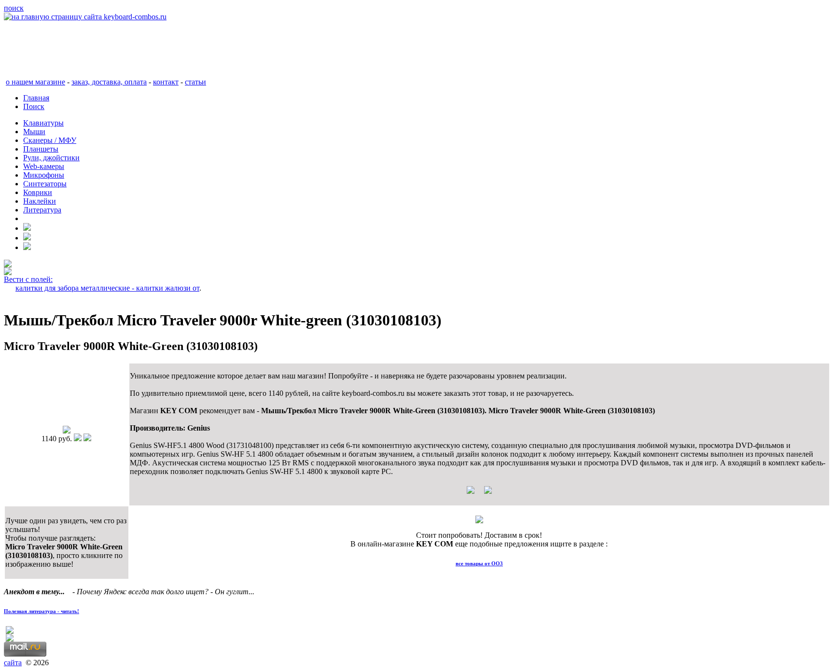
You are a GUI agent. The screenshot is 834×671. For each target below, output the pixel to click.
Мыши (34, 131)
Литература (42, 210)
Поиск (33, 106)
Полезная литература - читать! (41, 611)
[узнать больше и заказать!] (479, 493)
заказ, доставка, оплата (109, 82)
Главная (36, 98)
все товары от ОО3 (479, 563)
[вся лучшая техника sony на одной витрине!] (8, 265)
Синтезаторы (45, 184)
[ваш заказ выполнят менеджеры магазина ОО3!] (479, 521)
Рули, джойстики (51, 158)
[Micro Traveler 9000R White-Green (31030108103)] (66, 431)
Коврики (37, 192)
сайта (13, 662)
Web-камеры (43, 166)
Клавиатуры (43, 123)
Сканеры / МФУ (49, 140)
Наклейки (39, 201)
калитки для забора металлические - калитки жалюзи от (107, 288)
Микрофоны (43, 175)
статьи (195, 82)
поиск (14, 8)
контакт (166, 82)
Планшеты (40, 149)
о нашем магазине (35, 82)
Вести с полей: (28, 279)
